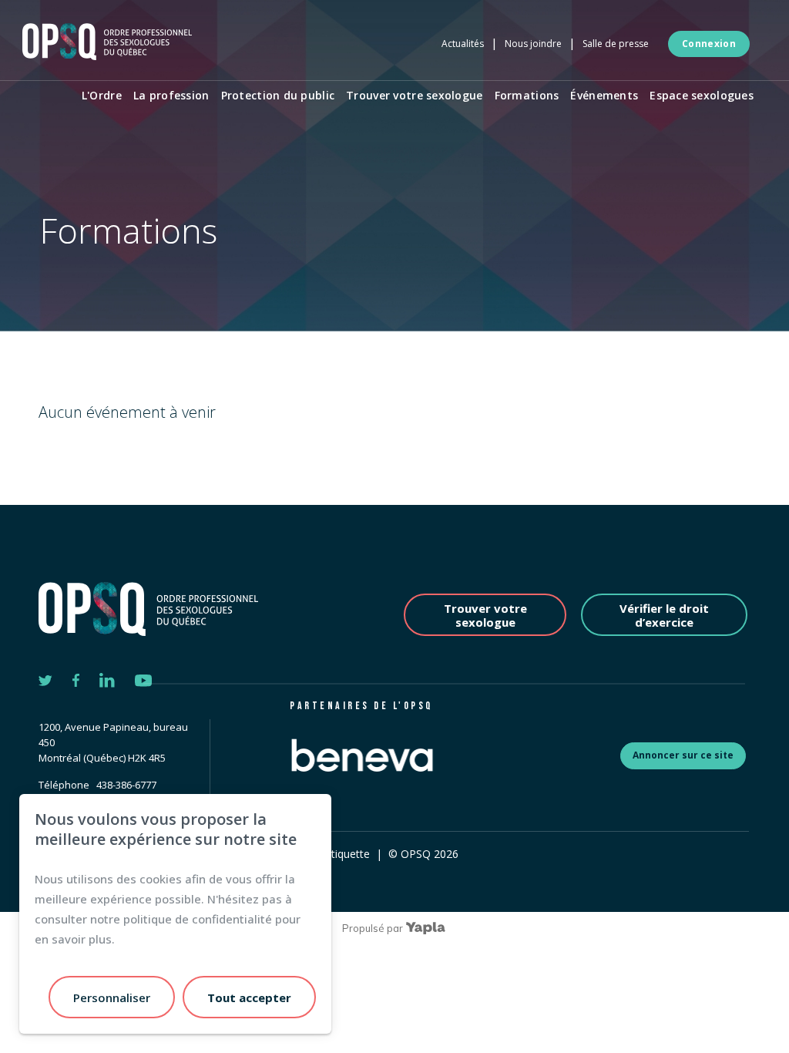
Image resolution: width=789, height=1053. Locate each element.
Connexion (709, 43)
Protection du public (278, 95)
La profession (171, 95)
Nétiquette (343, 853)
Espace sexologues (702, 95)
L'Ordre (102, 95)
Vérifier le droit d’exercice (664, 615)
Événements (604, 95)
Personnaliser (111, 997)
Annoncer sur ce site (683, 755)
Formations (527, 95)
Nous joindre (533, 43)
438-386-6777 (126, 785)
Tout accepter (249, 997)
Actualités (463, 43)
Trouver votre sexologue (414, 95)
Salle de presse (616, 43)
